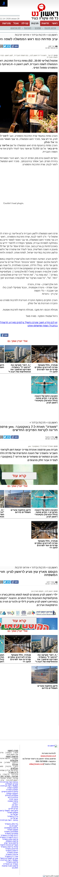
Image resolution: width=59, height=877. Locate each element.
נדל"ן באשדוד (12, 816)
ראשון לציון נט (12, 780)
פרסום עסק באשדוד (10, 839)
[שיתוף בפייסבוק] (15, 47)
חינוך (16, 766)
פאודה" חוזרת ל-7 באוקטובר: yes (40, 446)
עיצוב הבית (13, 799)
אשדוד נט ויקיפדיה (10, 864)
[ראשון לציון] (39, 20)
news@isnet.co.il (48, 756)
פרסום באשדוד (12, 862)
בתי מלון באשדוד (11, 824)
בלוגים (8, 752)
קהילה (24, 23)
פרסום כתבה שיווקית (9, 866)
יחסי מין (15, 805)
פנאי (16, 752)
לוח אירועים (16, 28)
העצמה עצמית (12, 793)
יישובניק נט (13, 826)
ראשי (55, 23)
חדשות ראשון (12, 756)
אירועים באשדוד (11, 849)
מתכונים (15, 807)
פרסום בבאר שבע (11, 843)
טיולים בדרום (12, 797)
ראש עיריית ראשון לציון (38, 55)
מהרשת (6, 23)
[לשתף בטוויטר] (7, 47)
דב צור (50, 55)
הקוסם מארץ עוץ (37, 591)
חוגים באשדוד (12, 852)
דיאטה (15, 803)
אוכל (16, 23)
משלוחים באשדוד (11, 831)
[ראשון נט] (52, 746)
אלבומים (14, 760)
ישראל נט (14, 814)
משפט (15, 758)
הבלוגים (14, 768)
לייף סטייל (13, 772)
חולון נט (15, 868)
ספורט (7, 762)
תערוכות (27, 28)
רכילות (15, 762)
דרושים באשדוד (12, 851)
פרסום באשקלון (12, 841)
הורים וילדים (13, 809)
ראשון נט (53, 34)
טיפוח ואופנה (13, 801)
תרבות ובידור (39, 34)
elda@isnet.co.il (36, 764)
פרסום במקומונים (11, 828)
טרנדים (15, 774)
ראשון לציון (48, 591)
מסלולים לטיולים (11, 795)
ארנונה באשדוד (12, 854)
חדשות (45, 23)
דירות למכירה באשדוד (9, 835)
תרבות (35, 23)
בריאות (6, 774)
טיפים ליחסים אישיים (9, 791)
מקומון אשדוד (12, 812)
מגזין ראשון (13, 750)
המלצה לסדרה (12, 790)
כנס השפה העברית (21, 55)
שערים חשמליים (11, 784)
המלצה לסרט (12, 788)
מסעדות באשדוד (11, 833)
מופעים (38, 28)
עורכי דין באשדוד (11, 856)
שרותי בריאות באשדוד (9, 847)
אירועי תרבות (50, 28)
